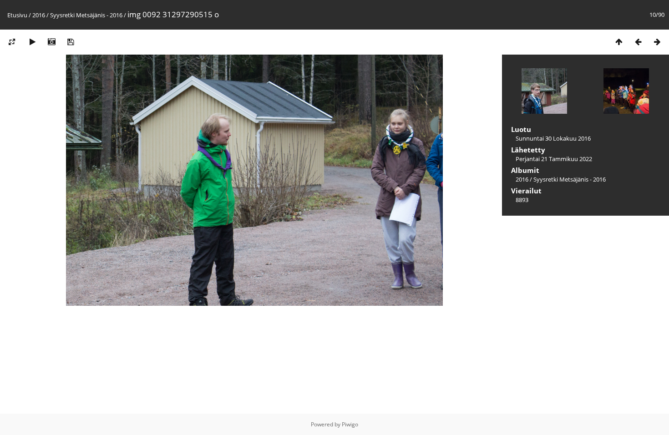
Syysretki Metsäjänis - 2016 (86, 15)
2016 (38, 15)
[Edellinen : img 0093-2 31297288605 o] (638, 41)
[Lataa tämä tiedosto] (70, 41)
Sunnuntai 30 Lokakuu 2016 (553, 138)
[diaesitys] (32, 41)
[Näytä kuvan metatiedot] (51, 41)
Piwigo (350, 424)
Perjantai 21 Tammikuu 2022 (554, 159)
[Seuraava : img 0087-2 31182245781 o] (657, 41)
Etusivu (17, 15)
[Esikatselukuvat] (618, 41)
